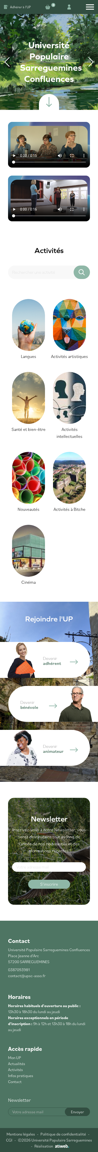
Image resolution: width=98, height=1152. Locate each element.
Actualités (16, 1063)
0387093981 (19, 969)
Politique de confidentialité (63, 1134)
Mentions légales (21, 1134)
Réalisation (43, 1146)
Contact (15, 1081)
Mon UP (14, 1057)
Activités (15, 1069)
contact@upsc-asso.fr (26, 975)
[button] (91, 62)
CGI (9, 1140)
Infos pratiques (20, 1075)
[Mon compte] (69, 6)
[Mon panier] (48, 6)
